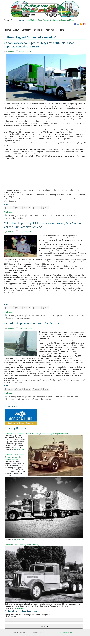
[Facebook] (74, 24)
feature (74, 215)
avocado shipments (37, 215)
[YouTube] (84, 24)
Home (8, 29)
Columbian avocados (74, 315)
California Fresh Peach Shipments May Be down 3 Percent (14, 457)
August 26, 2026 (19, 450)
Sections (60, 29)
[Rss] (81, 24)
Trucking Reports (16, 215)
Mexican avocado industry (17, 399)
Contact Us (27, 29)
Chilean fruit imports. (38, 315)
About (16, 29)
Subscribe (38, 29)
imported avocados (14, 218)
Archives (50, 29)
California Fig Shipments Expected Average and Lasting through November (37, 433)
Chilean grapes (57, 315)
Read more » (8, 212)
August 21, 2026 (19, 608)
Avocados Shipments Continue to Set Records (31, 323)
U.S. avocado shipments (42, 399)
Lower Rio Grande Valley (67, 396)
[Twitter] (78, 24)
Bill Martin (10, 51)
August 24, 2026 (19, 540)
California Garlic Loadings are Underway (22, 544)
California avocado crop (59, 215)
